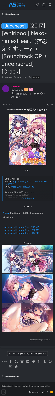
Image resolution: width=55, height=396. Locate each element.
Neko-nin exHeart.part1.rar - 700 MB (21, 227)
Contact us (34, 392)
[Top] (48, 392)
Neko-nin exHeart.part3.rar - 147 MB (21, 233)
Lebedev (8, 77)
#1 (52, 104)
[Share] (48, 104)
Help (43, 392)
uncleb (36, 77)
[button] (4, 4)
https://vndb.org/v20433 (22, 187)
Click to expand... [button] (27, 198)
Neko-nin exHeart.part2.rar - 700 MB (21, 230)
